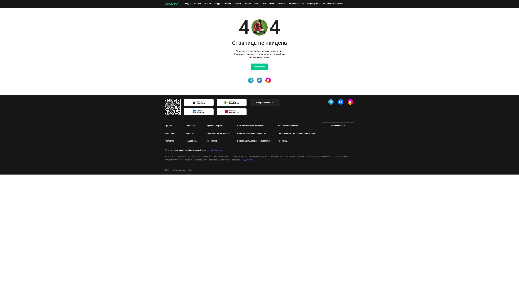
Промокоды (283, 141)
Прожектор (212, 141)
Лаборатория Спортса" (288, 126)
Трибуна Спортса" (215, 126)
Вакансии (190, 126)
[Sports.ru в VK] (341, 102)
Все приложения (263, 102)
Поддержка (191, 141)
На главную (259, 67)
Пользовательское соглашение (251, 126)
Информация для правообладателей (253, 141)
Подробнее (247, 160)
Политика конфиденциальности (251, 133)
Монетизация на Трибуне (218, 133)
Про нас (168, 126)
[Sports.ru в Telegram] (331, 102)
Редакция (169, 133)
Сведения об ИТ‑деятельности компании (296, 133)
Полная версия (338, 125)
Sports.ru (172, 156)
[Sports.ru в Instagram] (351, 102)
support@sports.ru (215, 150)
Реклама (190, 133)
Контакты (169, 141)
